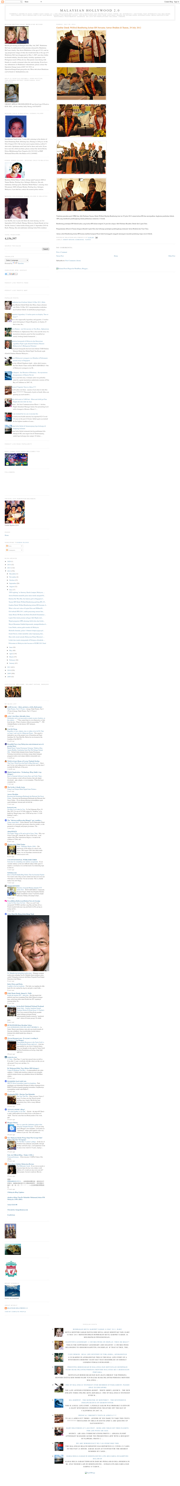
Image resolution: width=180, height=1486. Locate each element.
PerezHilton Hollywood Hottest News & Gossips (23, 901)
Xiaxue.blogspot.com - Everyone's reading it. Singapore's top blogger (22, 1039)
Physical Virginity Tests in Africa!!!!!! (23, 387)
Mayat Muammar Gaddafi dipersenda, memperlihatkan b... (28, 624)
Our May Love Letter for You (16, 809)
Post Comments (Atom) (73, 260)
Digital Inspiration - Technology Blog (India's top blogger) (24, 773)
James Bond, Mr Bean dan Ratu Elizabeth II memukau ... (27, 614)
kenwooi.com (11, 807)
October (12, 580)
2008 (9, 676)
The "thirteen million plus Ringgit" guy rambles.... (24, 820)
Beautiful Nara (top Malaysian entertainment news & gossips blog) (25, 745)
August (11, 586)
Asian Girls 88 (12, 1204)
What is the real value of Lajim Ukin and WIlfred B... (26, 608)
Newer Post (60, 256)
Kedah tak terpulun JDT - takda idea (18, 995)
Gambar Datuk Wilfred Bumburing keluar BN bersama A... (28, 605)
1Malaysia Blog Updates (15, 1192)
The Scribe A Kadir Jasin (16, 787)
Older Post (171, 256)
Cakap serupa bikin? (13, 822)
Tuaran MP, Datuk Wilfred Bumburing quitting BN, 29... (27, 602)
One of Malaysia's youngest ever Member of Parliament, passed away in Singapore (29, 359)
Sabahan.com (12, 872)
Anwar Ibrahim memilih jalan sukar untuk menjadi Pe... (27, 595)
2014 (9, 564)
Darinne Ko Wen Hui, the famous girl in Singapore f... (26, 599)
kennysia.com (12, 1057)
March (11, 657)
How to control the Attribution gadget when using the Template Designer (29, 1125)
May (11, 650)
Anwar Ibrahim (68, 239)
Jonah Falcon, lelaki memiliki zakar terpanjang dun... (26, 634)
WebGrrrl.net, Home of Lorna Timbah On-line (23, 761)
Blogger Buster (12, 1122)
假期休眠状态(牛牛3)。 (15, 1181)
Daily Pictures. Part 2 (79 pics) (16, 709)
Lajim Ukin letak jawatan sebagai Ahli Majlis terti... (26, 618)
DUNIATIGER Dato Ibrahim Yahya (19, 1025)
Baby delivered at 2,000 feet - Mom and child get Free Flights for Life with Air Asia (29, 400)
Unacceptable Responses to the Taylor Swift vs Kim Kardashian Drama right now (30, 1043)
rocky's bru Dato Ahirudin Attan (18, 716)
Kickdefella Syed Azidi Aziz (16, 1081)
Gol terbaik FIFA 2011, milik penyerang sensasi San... (26, 611)
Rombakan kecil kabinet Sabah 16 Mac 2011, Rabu (28, 302)
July (10, 590)
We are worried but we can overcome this (24, 414)
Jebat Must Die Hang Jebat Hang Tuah (20, 914)
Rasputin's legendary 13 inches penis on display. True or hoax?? (97, 1342)
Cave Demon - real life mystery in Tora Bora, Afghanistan (30, 329)
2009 (9, 673)
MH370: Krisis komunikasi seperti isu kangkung (21, 1083)
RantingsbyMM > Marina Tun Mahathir (21, 1094)
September (13, 583)
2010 (9, 670)
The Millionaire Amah (23, 1166)
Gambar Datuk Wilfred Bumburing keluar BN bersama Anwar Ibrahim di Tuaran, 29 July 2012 (98, 27)
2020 (9, 561)
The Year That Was (23, 1096)
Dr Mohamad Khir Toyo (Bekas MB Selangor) (23, 1068)
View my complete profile (15, 1311)
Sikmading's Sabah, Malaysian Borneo (20, 1164)
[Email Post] (96, 237)
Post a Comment (61, 252)
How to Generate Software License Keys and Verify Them (24, 776)
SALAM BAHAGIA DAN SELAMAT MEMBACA (23, 1027)
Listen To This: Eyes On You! (16, 903)
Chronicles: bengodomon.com (17, 1209)
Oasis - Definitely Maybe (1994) (26, 846)
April (11, 653)
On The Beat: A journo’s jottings (26, 1142)
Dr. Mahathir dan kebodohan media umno (19, 973)
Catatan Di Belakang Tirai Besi (16, 1070)
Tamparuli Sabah (13, 886)
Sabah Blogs (23, 542)
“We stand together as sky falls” (16, 1111)
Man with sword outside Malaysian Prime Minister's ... (26, 637)
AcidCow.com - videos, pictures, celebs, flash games (24, 707)
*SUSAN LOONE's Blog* (16, 1109)
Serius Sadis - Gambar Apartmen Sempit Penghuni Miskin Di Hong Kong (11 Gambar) (30, 1009)
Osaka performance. (13, 1157)
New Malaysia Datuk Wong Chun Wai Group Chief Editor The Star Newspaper (24, 1138)
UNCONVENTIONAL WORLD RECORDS (22, 859)
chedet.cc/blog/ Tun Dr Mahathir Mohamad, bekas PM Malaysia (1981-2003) (26, 1198)
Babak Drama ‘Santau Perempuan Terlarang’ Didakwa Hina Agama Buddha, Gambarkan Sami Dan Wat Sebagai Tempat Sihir (25, 750)
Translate (21, 263)
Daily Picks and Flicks (15, 984)
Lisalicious (11, 1215)
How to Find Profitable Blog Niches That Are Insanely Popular (26, 875)
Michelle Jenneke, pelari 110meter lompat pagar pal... (26, 630)
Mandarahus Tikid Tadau (16, 844)
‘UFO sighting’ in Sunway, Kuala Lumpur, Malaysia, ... (27, 592)
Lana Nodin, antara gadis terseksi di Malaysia (24, 627)
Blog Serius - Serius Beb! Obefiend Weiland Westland (25, 1006)
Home (116, 256)
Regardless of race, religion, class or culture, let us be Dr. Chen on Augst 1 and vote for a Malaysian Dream (25, 732)
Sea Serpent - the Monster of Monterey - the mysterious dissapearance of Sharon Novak (29, 373)
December (12, 574)
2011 (9, 667)
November (13, 577)
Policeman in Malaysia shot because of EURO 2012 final (27, 643)
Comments (11, 550)
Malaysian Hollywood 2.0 (90, 10)
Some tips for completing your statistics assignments (22, 862)
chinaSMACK (12, 831)
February (12, 660)
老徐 (9, 1179)
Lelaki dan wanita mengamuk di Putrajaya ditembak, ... (27, 640)
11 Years (10, 1059)
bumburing (79, 239)
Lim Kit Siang (12, 729)
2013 (9, 568)
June (11, 647)
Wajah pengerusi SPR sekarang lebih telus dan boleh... (27, 621)
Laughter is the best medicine (16, 986)
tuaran (88, 239)
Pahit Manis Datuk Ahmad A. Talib (19, 993)
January (12, 663)
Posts (10, 546)
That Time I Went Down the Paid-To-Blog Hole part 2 (23, 763)
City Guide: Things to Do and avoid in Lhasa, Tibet (22, 833)
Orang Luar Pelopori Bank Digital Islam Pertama (21, 789)
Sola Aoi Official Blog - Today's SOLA (20, 1155)
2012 (9, 571)
